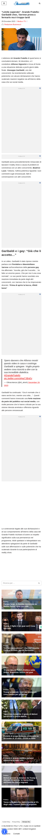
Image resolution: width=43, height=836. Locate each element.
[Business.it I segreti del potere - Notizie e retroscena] (21, 3)
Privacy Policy (16, 822)
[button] (4, 831)
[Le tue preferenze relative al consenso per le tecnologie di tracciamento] (41, 627)
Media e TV (21, 21)
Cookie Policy (6, 822)
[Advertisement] (21, 504)
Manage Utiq (26, 822)
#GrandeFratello (12, 375)
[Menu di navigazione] (4, 3)
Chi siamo (6, 834)
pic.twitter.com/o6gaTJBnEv (18, 378)
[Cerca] (39, 3)
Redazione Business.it (12, 24)
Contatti (16, 834)
